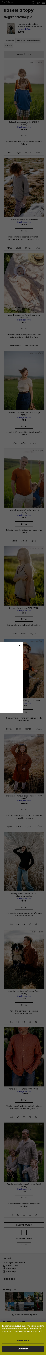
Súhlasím (23, 1348)
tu (3, 1334)
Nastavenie (23, 1340)
